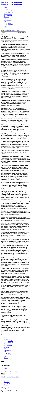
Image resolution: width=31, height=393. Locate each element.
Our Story (10, 12)
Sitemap (6, 385)
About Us (10, 10)
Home (5, 7)
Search (21, 32)
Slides (9, 23)
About (6, 9)
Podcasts (6, 17)
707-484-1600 (13, 30)
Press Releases (8, 20)
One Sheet (10, 24)
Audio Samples (8, 15)
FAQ (5, 26)
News (5, 18)
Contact (6, 27)
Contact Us (7, 383)
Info (5, 21)
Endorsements (8, 14)
